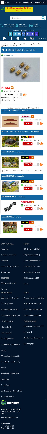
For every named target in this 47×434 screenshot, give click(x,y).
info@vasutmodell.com (9, 417)
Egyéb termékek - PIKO (8, 46)
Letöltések (42, 38)
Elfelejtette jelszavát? (8, 283)
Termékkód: (5, 97)
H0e (19, 34)
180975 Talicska (11, 217)
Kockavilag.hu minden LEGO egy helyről (34, 329)
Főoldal (3, 44)
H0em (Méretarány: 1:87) (33, 261)
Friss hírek (7, 4)
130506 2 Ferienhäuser (13, 152)
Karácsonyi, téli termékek (33, 309)
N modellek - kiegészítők (10, 373)
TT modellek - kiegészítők (10, 356)
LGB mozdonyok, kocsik (10, 298)
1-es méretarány (7, 397)
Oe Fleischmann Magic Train (11, 391)
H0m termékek (6, 333)
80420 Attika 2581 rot (14, 111)
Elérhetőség (28, 2)
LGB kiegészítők (7, 304)
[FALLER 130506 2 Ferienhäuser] (10, 162)
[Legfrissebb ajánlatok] (11, 38)
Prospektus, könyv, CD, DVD (34, 298)
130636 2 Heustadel (12, 176)
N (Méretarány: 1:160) (32, 272)
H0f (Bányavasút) (7, 339)
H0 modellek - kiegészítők (16, 44)
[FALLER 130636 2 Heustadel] (10, 186)
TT (23, 34)
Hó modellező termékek (32, 315)
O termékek (5, 385)
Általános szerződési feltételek (9, 258)
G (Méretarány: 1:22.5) (32, 249)
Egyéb (26, 284)
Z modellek (5, 379)
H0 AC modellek (7, 321)
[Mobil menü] (2, 2)
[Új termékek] (24, 38)
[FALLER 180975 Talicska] (10, 227)
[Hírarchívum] (32, 38)
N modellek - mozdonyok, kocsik (10, 365)
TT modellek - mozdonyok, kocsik (10, 347)
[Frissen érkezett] (17, 38)
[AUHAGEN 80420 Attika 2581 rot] (10, 121)
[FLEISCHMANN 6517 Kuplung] (10, 207)
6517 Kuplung (13, 196)
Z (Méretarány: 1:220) (32, 278)
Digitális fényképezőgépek (33, 338)
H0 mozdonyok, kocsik (9, 309)
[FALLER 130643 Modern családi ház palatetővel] (10, 142)
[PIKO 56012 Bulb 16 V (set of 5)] (22, 70)
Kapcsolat (4, 249)
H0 (15, 34)
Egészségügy (29, 344)
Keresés (18, 2)
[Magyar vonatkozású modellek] (4, 38)
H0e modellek (6, 327)
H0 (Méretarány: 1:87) (32, 255)
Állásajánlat (5, 272)
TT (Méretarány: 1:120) (32, 266)
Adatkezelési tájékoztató (10, 266)
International (41, 2)
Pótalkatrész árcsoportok (33, 304)
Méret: (8, 170)
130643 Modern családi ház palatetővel (20, 131)
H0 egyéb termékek (34, 44)
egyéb (36, 34)
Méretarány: (5, 100)
